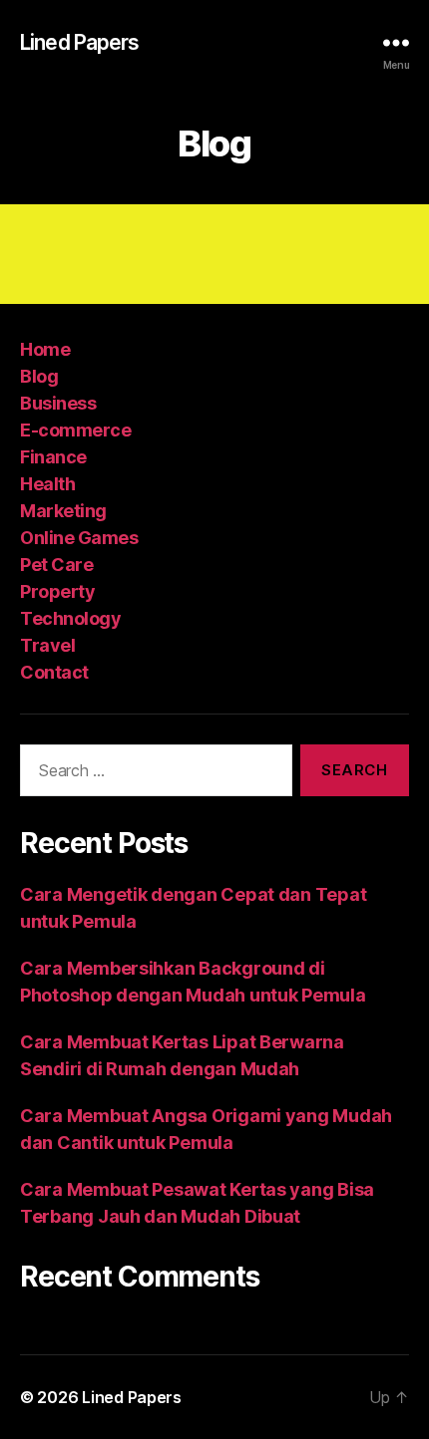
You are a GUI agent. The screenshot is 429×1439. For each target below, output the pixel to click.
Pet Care (56, 564)
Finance (53, 456)
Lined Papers (80, 42)
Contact (54, 672)
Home (45, 349)
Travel (47, 645)
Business (58, 403)
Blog (39, 376)
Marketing (63, 510)
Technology (70, 618)
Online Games (79, 537)
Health (47, 483)
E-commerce (75, 430)
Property (57, 591)
